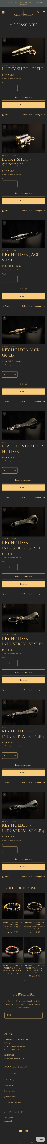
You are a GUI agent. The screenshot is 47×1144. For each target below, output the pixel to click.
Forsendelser (9, 1085)
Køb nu (23, 105)
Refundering (9, 1079)
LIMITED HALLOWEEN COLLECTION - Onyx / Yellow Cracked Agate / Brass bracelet (12, 925)
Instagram (8, 1117)
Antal (4, 82)
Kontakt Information (12, 1102)
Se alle (23, 980)
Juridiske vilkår (10, 1096)
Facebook (8, 1121)
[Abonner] (39, 1015)
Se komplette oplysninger (32, 114)
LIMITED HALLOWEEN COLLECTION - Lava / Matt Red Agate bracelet (12, 968)
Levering (4, 78)
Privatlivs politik (10, 1074)
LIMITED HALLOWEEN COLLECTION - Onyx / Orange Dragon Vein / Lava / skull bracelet (34, 925)
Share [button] (7, 114)
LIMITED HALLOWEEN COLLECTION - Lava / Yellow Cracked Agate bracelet (34, 969)
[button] (3, 13)
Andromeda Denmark (20, 1143)
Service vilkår (9, 1091)
